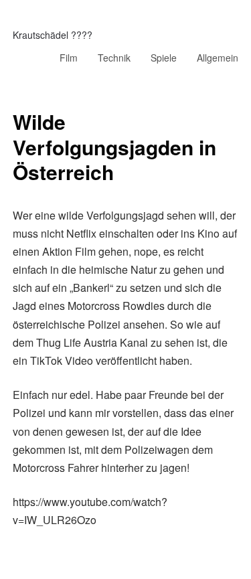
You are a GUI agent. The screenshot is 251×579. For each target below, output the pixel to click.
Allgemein (217, 57)
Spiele (164, 57)
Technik (114, 57)
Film (69, 57)
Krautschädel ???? (52, 35)
